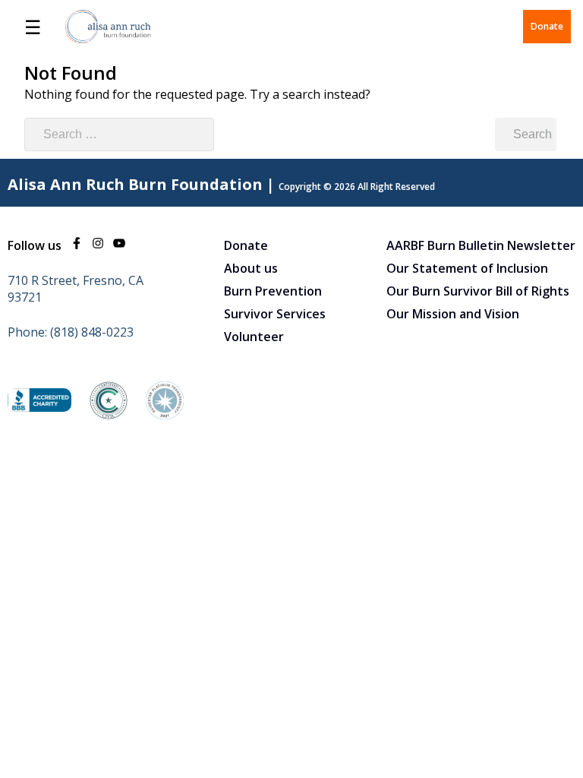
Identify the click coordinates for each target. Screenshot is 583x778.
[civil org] (109, 414)
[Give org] (39, 407)
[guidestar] (165, 414)
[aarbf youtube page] (119, 245)
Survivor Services (275, 313)
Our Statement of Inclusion (467, 268)
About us (251, 268)
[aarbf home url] (108, 26)
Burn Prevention (273, 291)
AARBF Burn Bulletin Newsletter (480, 245)
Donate (547, 26)
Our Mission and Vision (452, 313)
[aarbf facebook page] (77, 245)
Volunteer (254, 336)
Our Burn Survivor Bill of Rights (477, 291)
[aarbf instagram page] (98, 245)
